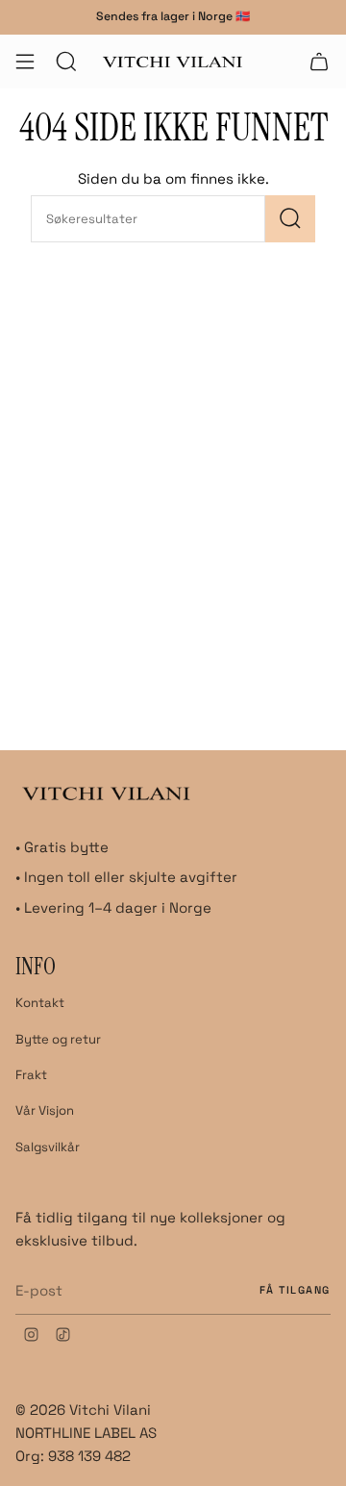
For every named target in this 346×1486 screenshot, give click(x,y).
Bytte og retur (58, 1039)
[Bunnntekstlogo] (106, 793)
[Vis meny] (25, 61)
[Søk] (290, 218)
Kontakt (39, 1003)
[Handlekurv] (319, 61)
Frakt (31, 1075)
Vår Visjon (44, 1110)
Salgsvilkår (47, 1147)
